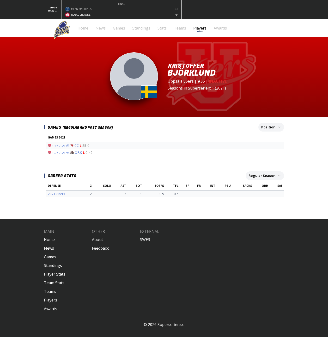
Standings (53, 265)
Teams (50, 291)
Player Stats (54, 274)
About (97, 239)
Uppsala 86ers (181, 81)
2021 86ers (56, 194)
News (49, 248)
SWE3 (145, 239)
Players (50, 300)
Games (50, 256)
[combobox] (271, 127)
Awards (50, 308)
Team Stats (54, 282)
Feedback (100, 248)
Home (49, 239)
